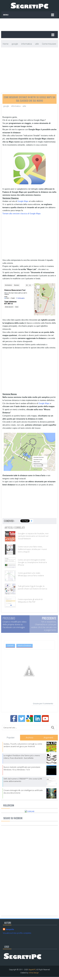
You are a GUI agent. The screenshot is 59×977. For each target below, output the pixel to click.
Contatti (10, 645)
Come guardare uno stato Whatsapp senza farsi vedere (31, 574)
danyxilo (10, 929)
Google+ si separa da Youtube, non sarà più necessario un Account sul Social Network (33, 536)
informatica (15, 106)
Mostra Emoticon (24, 645)
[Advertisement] (35, 23)
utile (24, 106)
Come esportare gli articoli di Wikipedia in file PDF (30, 600)
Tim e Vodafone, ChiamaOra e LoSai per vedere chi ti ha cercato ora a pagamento (43, 625)
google (6, 106)
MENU (5, 15)
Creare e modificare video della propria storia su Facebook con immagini (14, 624)
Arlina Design (34, 973)
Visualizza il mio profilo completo (17, 933)
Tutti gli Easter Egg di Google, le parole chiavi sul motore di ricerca (32, 587)
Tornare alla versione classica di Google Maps (21, 214)
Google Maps (22, 201)
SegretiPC (32, 970)
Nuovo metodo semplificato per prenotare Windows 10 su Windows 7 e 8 (22, 768)
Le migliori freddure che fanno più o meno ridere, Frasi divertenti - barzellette (22, 756)
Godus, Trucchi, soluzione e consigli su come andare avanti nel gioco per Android (23, 745)
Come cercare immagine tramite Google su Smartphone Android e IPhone (32, 562)
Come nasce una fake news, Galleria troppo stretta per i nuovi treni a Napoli (32, 549)
